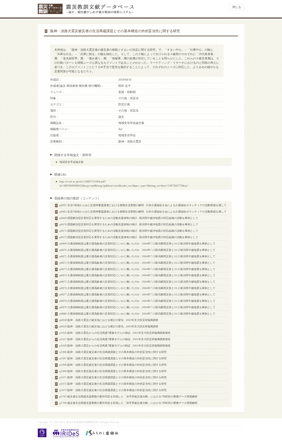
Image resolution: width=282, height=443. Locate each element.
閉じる (236, 7)
